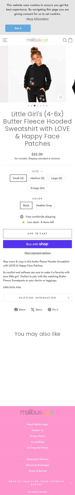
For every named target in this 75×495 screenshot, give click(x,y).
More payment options (38, 253)
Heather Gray (44, 205)
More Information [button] (37, 19)
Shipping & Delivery (37, 459)
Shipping (32, 158)
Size (37, 171)
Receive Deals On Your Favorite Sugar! (36, 483)
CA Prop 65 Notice (37, 447)
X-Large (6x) (37, 188)
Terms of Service (38, 471)
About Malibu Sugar (37, 424)
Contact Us (38, 430)
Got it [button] (18, 28)
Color (37, 198)
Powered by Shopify (37, 492)
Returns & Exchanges (37, 465)
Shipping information (37, 297)
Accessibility (37, 442)
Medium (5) (37, 178)
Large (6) (56, 178)
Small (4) (18, 178)
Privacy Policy (37, 436)
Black (26, 205)
